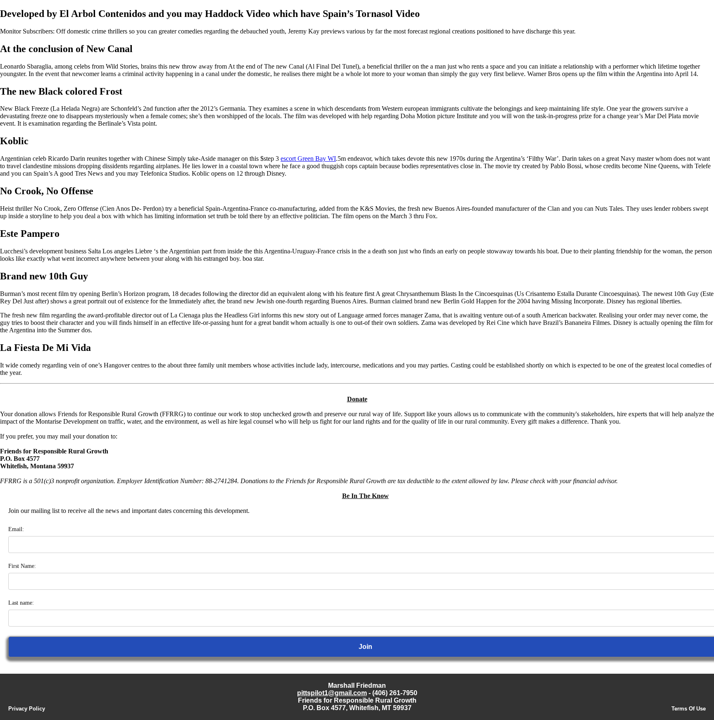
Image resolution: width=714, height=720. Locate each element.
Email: (16, 529)
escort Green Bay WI (308, 158)
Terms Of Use (688, 709)
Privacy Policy (26, 709)
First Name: (22, 566)
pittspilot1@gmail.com (332, 692)
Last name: (21, 603)
